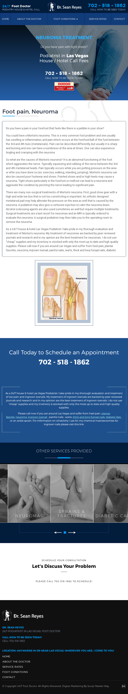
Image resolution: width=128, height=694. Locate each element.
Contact (119, 19)
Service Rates (97, 19)
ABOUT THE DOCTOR (16, 661)
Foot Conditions (15, 671)
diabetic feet (113, 416)
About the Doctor (29, 19)
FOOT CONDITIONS (64, 19)
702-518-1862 (17, 640)
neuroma (21, 416)
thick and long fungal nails (89, 416)
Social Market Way (98, 686)
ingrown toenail (37, 416)
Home (5, 19)
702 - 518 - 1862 (107, 5)
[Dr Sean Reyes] (64, 6)
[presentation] (58, 532)
